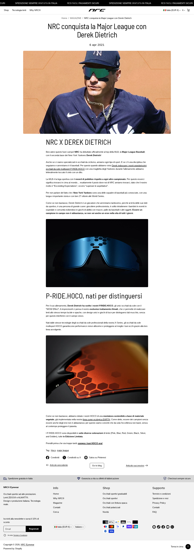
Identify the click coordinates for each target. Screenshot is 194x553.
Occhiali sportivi (110, 498)
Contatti (56, 507)
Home (64, 18)
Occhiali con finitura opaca (115, 503)
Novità (106, 512)
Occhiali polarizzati (111, 507)
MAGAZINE (75, 18)
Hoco (53, 450)
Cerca (56, 512)
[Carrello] (188, 10)
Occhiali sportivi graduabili (115, 494)
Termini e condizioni (161, 494)
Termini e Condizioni (20, 535)
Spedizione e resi (160, 498)
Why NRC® (35, 10)
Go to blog (97, 465)
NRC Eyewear (27, 544)
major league (63, 450)
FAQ (154, 512)
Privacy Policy (159, 503)
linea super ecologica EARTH (96, 419)
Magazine (57, 503)
